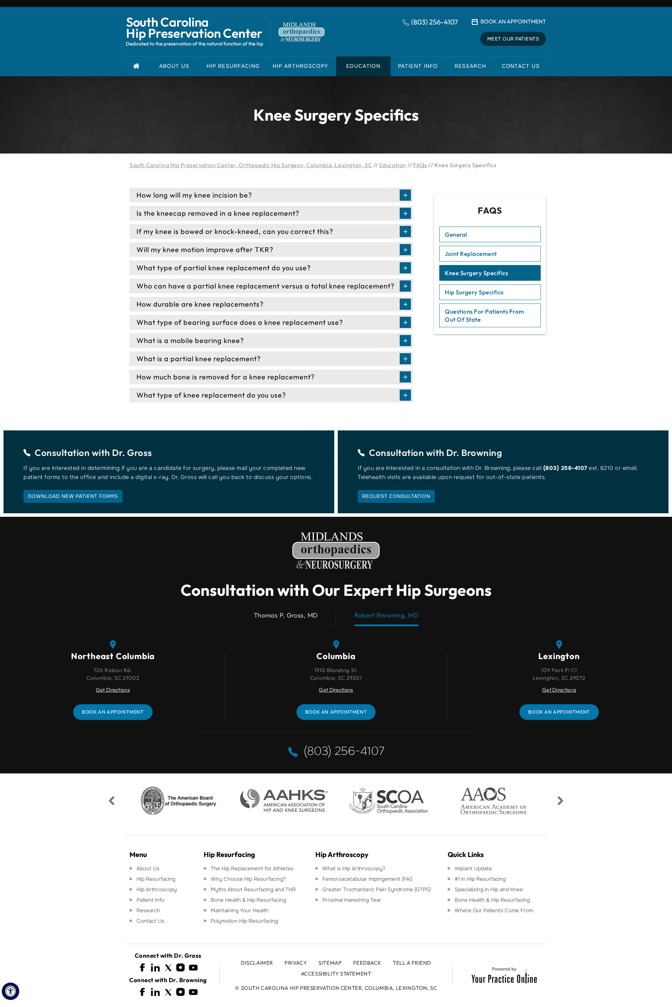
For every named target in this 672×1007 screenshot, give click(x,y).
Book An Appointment (513, 21)
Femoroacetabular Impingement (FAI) (367, 879)
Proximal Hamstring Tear (351, 900)
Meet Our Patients (513, 39)
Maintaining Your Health (239, 910)
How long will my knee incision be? (194, 195)
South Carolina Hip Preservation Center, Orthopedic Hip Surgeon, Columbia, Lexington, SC (251, 165)
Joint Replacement (471, 253)
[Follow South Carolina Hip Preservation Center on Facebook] (142, 967)
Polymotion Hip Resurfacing (244, 920)
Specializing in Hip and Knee (489, 889)
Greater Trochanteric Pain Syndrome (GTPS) (376, 889)
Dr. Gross (132, 452)
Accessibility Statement (336, 973)
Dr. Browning (474, 452)
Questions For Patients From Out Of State (484, 315)
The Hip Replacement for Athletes (252, 868)
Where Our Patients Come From (494, 910)
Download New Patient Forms (73, 496)
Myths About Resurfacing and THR (253, 889)
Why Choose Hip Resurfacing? (248, 879)
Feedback (367, 962)
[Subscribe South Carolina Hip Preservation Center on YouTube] (193, 967)
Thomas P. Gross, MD (286, 615)
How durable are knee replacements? (200, 304)
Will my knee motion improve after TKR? (204, 249)
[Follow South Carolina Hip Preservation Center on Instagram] (180, 967)
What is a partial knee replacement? (198, 358)
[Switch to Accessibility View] (10, 991)
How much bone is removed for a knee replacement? (225, 376)
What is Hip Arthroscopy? (353, 868)
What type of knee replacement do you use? (211, 395)
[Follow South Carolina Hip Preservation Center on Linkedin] (155, 967)
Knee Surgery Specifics (476, 273)
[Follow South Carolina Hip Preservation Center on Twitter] (168, 967)
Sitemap (330, 962)
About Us (148, 868)
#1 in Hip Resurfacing (480, 879)
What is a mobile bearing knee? (190, 340)
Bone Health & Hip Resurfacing (248, 900)
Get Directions (113, 689)
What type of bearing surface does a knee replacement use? (239, 322)
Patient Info (150, 900)
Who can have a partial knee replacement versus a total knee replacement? (265, 285)
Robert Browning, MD (386, 615)
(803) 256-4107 (434, 21)
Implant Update (473, 868)
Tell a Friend (412, 962)
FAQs (420, 165)
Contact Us (150, 920)
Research (148, 910)
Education (392, 165)
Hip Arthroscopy (156, 889)
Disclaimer (257, 962)
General (456, 234)
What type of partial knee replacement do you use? (223, 267)
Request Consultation (396, 496)
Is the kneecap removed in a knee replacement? (217, 213)
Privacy (296, 962)
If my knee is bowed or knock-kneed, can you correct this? (234, 231)
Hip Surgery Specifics (474, 292)
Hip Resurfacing (155, 879)
